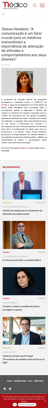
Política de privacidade (27, 405)
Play (30, 381)
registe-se (25, 148)
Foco (9, 381)
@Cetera (39, 381)
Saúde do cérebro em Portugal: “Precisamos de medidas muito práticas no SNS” (24, 359)
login (16, 148)
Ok (15, 405)
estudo (4, 105)
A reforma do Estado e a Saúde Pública (22, 260)
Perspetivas (20, 381)
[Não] (45, 401)
